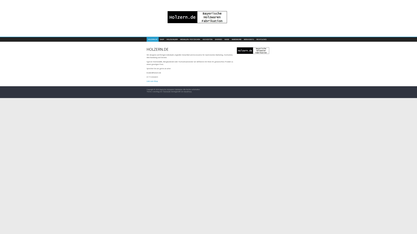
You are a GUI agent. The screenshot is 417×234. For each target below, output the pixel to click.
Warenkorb (236, 39)
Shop (162, 39)
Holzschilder (172, 39)
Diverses (218, 39)
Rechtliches (261, 39)
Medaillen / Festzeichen (190, 39)
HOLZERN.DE (152, 39)
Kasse (227, 39)
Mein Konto (249, 39)
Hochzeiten (207, 39)
